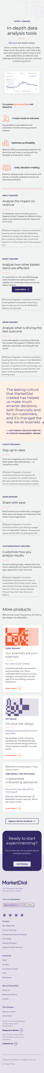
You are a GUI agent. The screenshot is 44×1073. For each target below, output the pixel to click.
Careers (5, 999)
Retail (4, 960)
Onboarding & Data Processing (14, 934)
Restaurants (6, 977)
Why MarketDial (8, 926)
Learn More (20, 289)
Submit (29, 905)
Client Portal (7, 1016)
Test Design (6, 939)
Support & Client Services (12, 947)
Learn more (11, 688)
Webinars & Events (9, 995)
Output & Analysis (9, 943)
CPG (4, 973)
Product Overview (9, 930)
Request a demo (10, 1030)
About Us (6, 990)
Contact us (7, 1044)
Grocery (5, 964)
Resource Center (8, 1012)
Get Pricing (22, 864)
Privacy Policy (9, 1064)
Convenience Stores (10, 969)
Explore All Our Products (21, 821)
